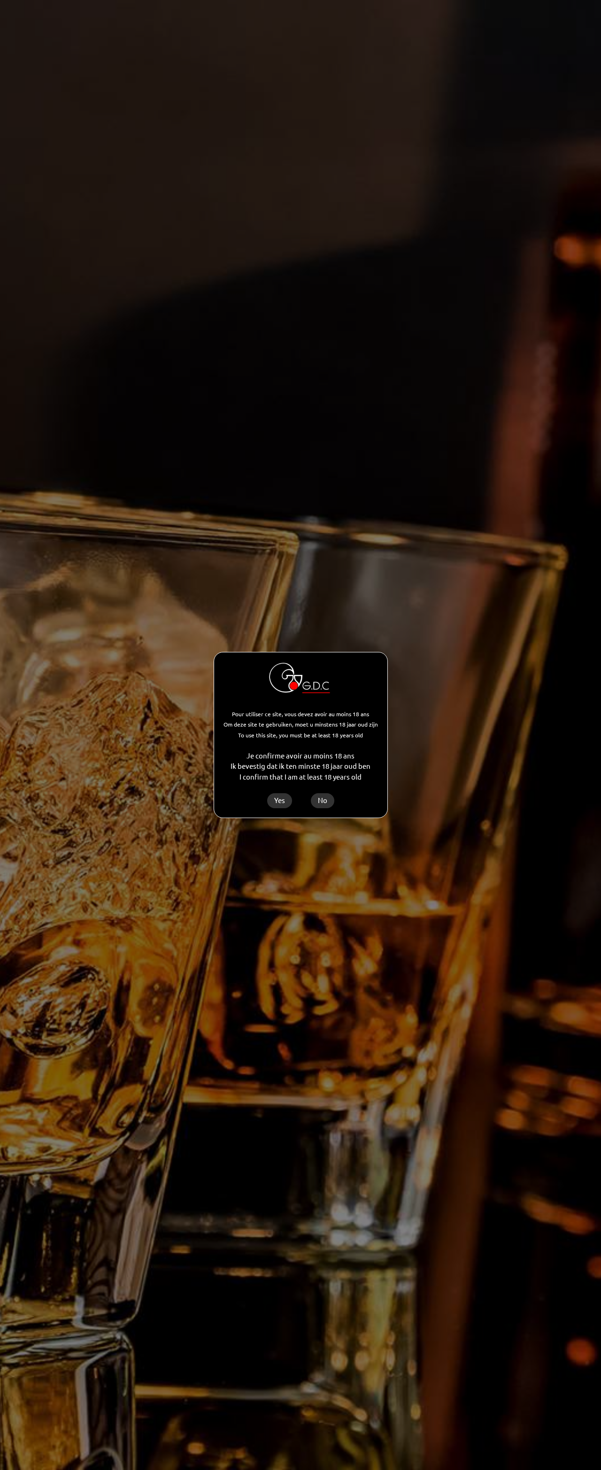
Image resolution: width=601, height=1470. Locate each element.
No (322, 800)
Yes (279, 800)
